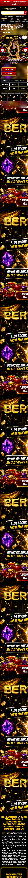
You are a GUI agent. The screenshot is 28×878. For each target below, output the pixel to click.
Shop (2, 8)
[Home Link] (10, 9)
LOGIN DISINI (8, 73)
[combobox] (12, 12)
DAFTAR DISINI (9, 69)
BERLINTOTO (6, 832)
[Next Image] (25, 50)
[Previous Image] (2, 50)
